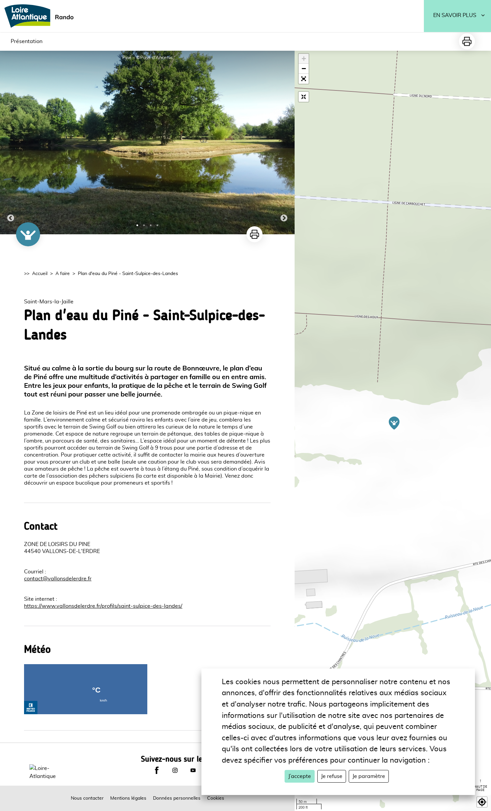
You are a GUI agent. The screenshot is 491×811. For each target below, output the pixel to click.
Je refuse (331, 776)
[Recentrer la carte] (304, 97)
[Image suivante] (284, 142)
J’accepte (299, 776)
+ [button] (304, 58)
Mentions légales (128, 798)
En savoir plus (454, 15)
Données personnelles (176, 798)
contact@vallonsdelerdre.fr (58, 578)
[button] (304, 79)
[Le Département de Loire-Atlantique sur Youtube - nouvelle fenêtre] (193, 770)
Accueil (39, 273)
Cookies (215, 798)
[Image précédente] (10, 142)
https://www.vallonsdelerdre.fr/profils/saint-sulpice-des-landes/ (103, 606)
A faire (62, 273)
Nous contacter (87, 798)
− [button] (304, 68)
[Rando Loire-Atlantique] (41, 16)
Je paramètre (368, 776)
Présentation (26, 41)
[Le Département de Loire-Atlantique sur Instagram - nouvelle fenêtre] (175, 770)
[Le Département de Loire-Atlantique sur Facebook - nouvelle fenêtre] (157, 770)
